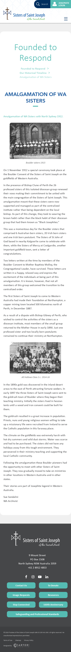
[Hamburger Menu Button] (65, 19)
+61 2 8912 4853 (37, 567)
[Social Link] (26, 577)
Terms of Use (7, 640)
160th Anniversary (53, 604)
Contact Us (21, 585)
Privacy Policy (28, 640)
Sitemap (18, 640)
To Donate (53, 585)
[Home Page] (35, 538)
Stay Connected (21, 604)
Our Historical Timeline (33, 73)
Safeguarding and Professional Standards (37, 614)
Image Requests (21, 595)
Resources (53, 595)
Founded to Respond (33, 68)
